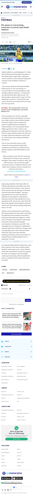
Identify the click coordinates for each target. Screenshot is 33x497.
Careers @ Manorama (23, 398)
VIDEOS (3, 462)
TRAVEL (19, 459)
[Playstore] (6, 478)
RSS (18, 401)
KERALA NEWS (7, 12)
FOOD (2, 459)
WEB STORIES (20, 462)
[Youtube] (8, 490)
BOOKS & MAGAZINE (22, 379)
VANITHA (19, 369)
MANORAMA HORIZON (7, 369)
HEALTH (3, 456)
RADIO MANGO (5, 379)
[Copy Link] (14, 42)
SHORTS (19, 466)
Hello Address (21, 366)
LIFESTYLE (19, 452)
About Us (3, 391)
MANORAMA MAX (21, 376)
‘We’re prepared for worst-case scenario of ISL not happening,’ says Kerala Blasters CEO (14, 109)
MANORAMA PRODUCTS (7, 395)
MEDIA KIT (19, 395)
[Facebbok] (2, 490)
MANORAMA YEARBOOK (7, 376)
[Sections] (2, 6)
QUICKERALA (4, 383)
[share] (6, 42)
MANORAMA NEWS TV (22, 373)
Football (6, 20)
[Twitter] (11, 490)
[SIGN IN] (31, 6)
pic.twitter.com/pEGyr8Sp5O (16, 171)
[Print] (10, 42)
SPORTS (25, 12)
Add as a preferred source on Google (17, 281)
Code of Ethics (21, 420)
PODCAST (3, 466)
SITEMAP (3, 417)
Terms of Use (4, 401)
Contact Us (20, 391)
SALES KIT (19, 410)
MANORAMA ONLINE (6, 366)
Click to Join (16, 439)
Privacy (3, 398)
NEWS (20, 12)
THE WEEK (3, 373)
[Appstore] (17, 478)
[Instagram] (5, 490)
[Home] (1, 12)
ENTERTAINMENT (14, 12)
